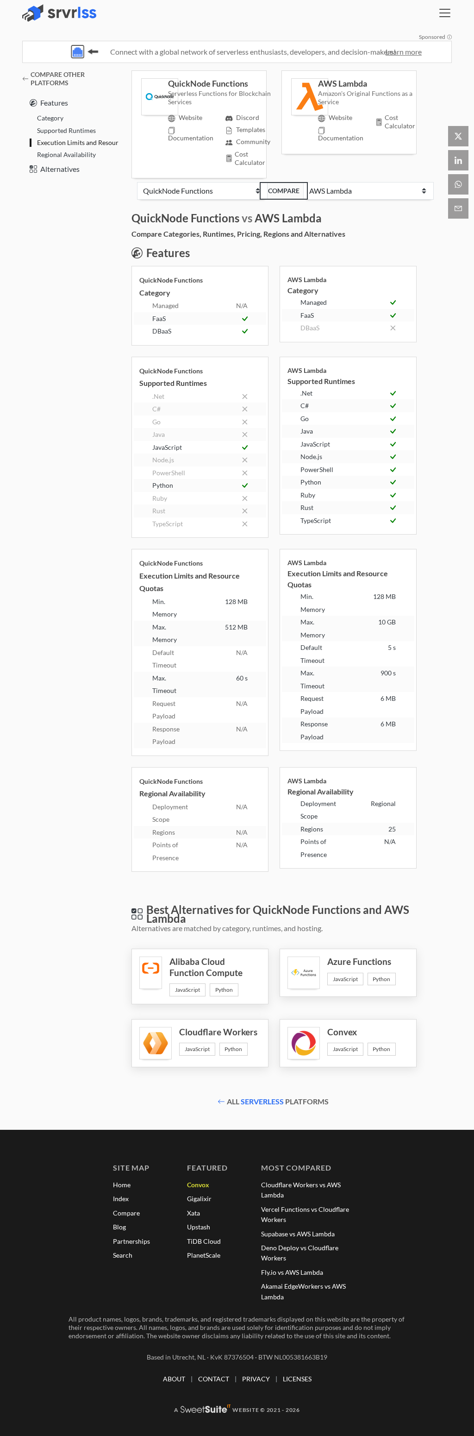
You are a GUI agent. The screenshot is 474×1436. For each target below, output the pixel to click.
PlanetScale (203, 1255)
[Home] (59, 13)
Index (121, 1199)
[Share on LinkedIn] (458, 160)
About (174, 1379)
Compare (283, 191)
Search (122, 1255)
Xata (193, 1213)
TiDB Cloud (204, 1241)
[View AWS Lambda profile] (304, 96)
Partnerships (131, 1241)
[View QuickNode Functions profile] (154, 96)
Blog (119, 1227)
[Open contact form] (458, 208)
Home (122, 1185)
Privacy (256, 1379)
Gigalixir (199, 1199)
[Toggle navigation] (445, 13)
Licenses (297, 1379)
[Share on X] (458, 136)
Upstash (198, 1227)
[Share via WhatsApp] (458, 184)
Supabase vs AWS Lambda (298, 1234)
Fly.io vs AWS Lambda (292, 1272)
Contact (213, 1379)
